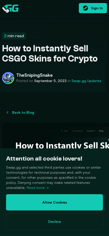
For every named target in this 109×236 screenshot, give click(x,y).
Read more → (38, 187)
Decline (54, 221)
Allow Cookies (54, 202)
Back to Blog (23, 112)
